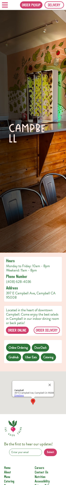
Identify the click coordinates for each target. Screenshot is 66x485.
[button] (54, 5)
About (7, 472)
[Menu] (5, 5)
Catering (9, 481)
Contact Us (41, 472)
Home (7, 468)
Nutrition (40, 477)
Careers (39, 468)
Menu (7, 477)
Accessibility (42, 481)
